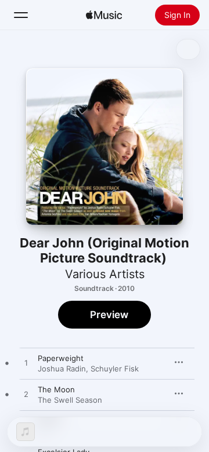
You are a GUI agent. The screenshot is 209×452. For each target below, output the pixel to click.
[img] (104, 15)
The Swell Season (70, 399)
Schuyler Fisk (115, 368)
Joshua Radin (62, 368)
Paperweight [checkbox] (61, 358)
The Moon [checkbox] (56, 389)
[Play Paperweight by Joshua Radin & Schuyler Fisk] (26, 363)
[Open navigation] (21, 15)
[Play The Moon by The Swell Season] (26, 394)
